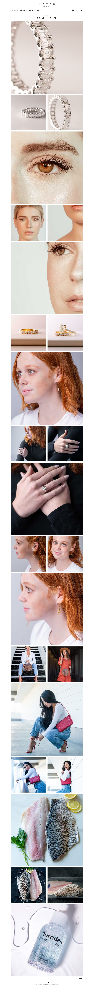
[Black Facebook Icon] (45, 982)
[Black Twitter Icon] (48, 982)
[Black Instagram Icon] (41, 982)
